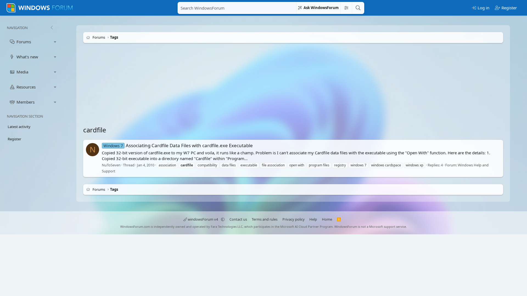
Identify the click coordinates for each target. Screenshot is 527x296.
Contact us (238, 219)
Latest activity (19, 126)
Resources (26, 87)
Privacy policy (293, 219)
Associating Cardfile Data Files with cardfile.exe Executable (178, 145)
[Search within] (346, 8)
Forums (23, 41)
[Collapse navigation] (52, 28)
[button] (55, 42)
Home (327, 219)
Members (25, 102)
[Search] (358, 8)
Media (22, 72)
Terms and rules (264, 219)
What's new (27, 56)
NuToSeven (111, 165)
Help (313, 219)
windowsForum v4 (203, 219)
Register (14, 138)
